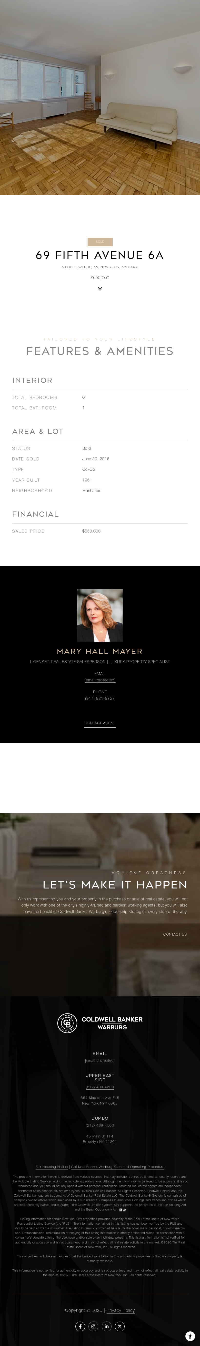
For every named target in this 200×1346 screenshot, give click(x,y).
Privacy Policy (121, 1311)
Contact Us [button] (175, 935)
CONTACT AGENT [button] (100, 723)
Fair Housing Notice (52, 1167)
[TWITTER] (120, 1326)
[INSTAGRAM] (93, 1326)
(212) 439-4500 (100, 1087)
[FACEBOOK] (80, 1326)
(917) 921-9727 (100, 699)
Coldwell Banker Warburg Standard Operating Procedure (117, 1167)
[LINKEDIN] (106, 1326)
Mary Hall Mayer (100, 651)
